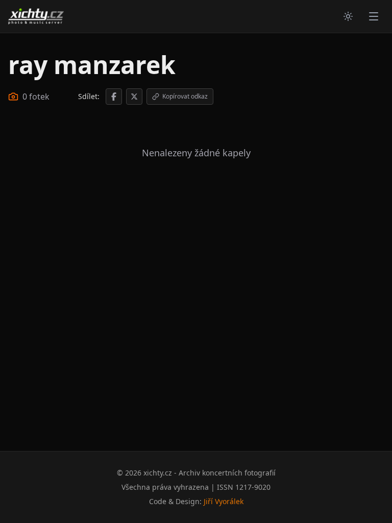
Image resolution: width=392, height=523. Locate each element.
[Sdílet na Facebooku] (114, 96)
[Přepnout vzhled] (348, 16)
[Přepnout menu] (373, 16)
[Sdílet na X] (134, 96)
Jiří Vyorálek (223, 501)
